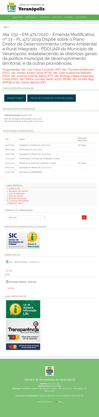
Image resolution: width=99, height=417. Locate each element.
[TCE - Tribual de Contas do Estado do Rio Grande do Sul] (23, 346)
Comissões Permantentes (19, 201)
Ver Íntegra (82, 145)
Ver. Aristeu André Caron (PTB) (31, 73)
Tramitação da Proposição (18, 131)
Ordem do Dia (14, 189)
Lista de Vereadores (17, 193)
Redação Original (15, 98)
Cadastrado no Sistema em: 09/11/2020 (35, 145)
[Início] (52, 6)
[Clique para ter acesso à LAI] (23, 309)
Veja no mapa (49, 391)
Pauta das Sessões (16, 196)
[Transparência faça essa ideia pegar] (50, 330)
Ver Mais (11, 288)
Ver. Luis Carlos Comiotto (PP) (41, 69)
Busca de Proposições (17, 198)
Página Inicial (18, 17)
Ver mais (9, 271)
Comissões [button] (68, 17)
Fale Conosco (81, 17)
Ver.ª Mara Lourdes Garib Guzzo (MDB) (45, 79)
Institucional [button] (30, 17)
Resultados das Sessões (18, 191)
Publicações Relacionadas (18, 88)
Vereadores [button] (44, 17)
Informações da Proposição (19, 109)
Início (8, 27)
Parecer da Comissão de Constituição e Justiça (51, 98)
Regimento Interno (16, 203)
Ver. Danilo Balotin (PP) (30, 82)
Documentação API (45, 402)
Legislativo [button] (56, 17)
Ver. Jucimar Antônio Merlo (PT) (32, 76)
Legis (59, 402)
